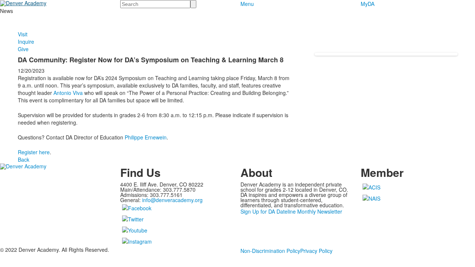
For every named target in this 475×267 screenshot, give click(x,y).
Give (23, 49)
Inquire (26, 41)
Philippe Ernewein (146, 137)
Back (23, 159)
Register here (34, 152)
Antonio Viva (68, 92)
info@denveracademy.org (172, 200)
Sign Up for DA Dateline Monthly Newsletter (291, 211)
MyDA (367, 3)
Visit (22, 34)
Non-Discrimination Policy (270, 250)
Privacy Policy (316, 250)
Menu (247, 3)
